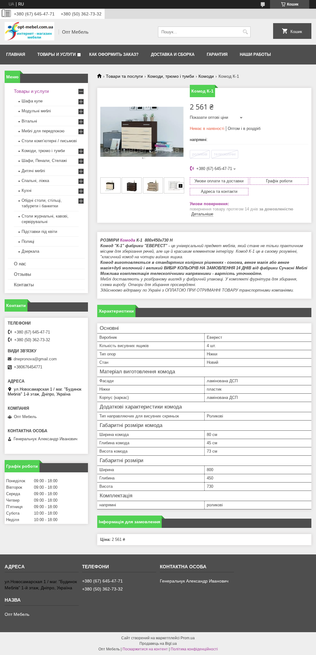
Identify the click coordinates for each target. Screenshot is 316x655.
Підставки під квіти (39, 231)
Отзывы (22, 274)
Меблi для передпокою (43, 131)
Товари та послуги (124, 76)
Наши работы (255, 54)
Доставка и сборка (172, 54)
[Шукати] (245, 32)
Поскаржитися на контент (145, 649)
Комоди (206, 76)
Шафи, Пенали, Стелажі (44, 160)
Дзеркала (30, 251)
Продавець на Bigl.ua (158, 643)
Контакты (24, 284)
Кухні (26, 190)
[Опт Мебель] (29, 32)
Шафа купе (32, 101)
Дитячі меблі (33, 170)
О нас (20, 263)
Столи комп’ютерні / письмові (49, 141)
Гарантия (217, 54)
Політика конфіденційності (194, 649)
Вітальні (29, 121)
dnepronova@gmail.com (35, 359)
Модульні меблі (36, 111)
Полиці (28, 241)
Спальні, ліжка (35, 180)
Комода (127, 240)
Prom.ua (188, 638)
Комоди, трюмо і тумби (171, 76)
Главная (15, 54)
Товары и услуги (56, 54)
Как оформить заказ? (114, 54)
